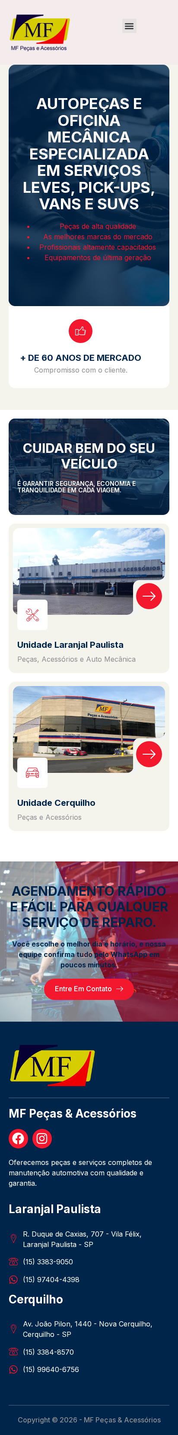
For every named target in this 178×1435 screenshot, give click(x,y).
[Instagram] (42, 1138)
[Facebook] (18, 1138)
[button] (129, 26)
